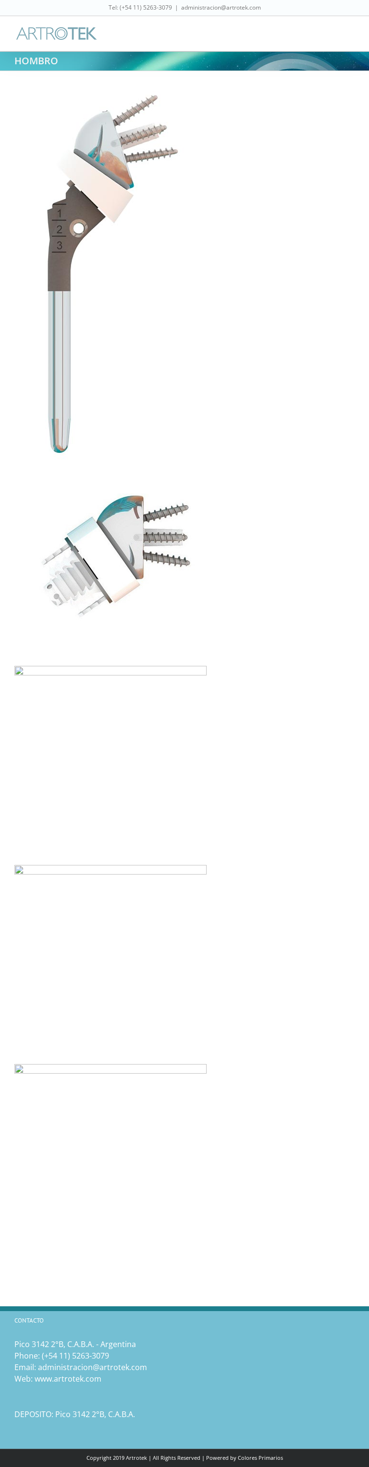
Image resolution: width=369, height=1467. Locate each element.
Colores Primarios (260, 1457)
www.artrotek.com (68, 1378)
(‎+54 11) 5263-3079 (75, 1355)
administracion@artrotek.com (221, 7)
